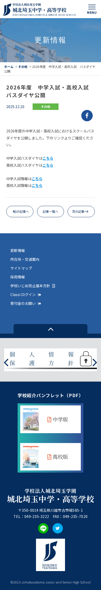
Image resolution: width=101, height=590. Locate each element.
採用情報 (17, 276)
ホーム (8, 66)
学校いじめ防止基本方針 (30, 285)
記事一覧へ (50, 211)
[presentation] (6, 362)
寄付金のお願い (23, 303)
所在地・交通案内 (24, 259)
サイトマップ (21, 268)
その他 (22, 66)
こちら (47, 158)
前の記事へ (21, 211)
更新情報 (17, 250)
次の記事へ (80, 211)
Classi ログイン (23, 294)
